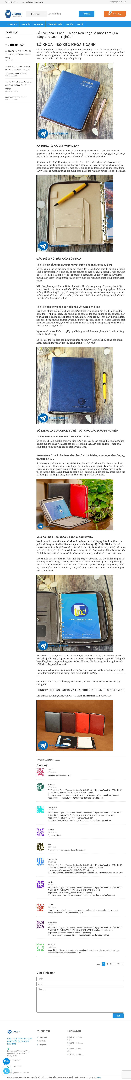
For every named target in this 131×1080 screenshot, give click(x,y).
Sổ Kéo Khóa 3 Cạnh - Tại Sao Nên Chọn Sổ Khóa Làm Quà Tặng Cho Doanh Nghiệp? (17, 69)
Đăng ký (123, 2)
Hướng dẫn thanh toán (75, 1044)
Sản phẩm (43, 1045)
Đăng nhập (114, 2)
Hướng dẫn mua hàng (74, 1038)
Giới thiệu (42, 1041)
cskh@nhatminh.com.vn (34, 2)
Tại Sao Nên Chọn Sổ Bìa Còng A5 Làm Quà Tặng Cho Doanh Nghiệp (18, 85)
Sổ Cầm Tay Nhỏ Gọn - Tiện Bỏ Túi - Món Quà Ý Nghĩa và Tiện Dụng (18, 54)
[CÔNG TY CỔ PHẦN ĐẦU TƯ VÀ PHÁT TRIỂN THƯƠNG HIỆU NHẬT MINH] (13, 1031)
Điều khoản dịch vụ (76, 1055)
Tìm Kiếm (86, 14)
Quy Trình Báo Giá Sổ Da (15, 97)
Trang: (98, 965)
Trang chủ (43, 1037)
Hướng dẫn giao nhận (74, 1050)
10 (118, 964)
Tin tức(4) (9, 38)
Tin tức (39, 760)
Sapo (99, 1077)
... (114, 964)
